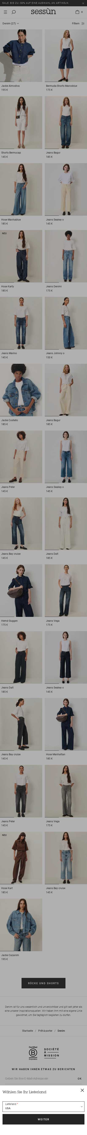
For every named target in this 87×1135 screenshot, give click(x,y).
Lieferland (10, 1104)
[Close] (82, 1090)
